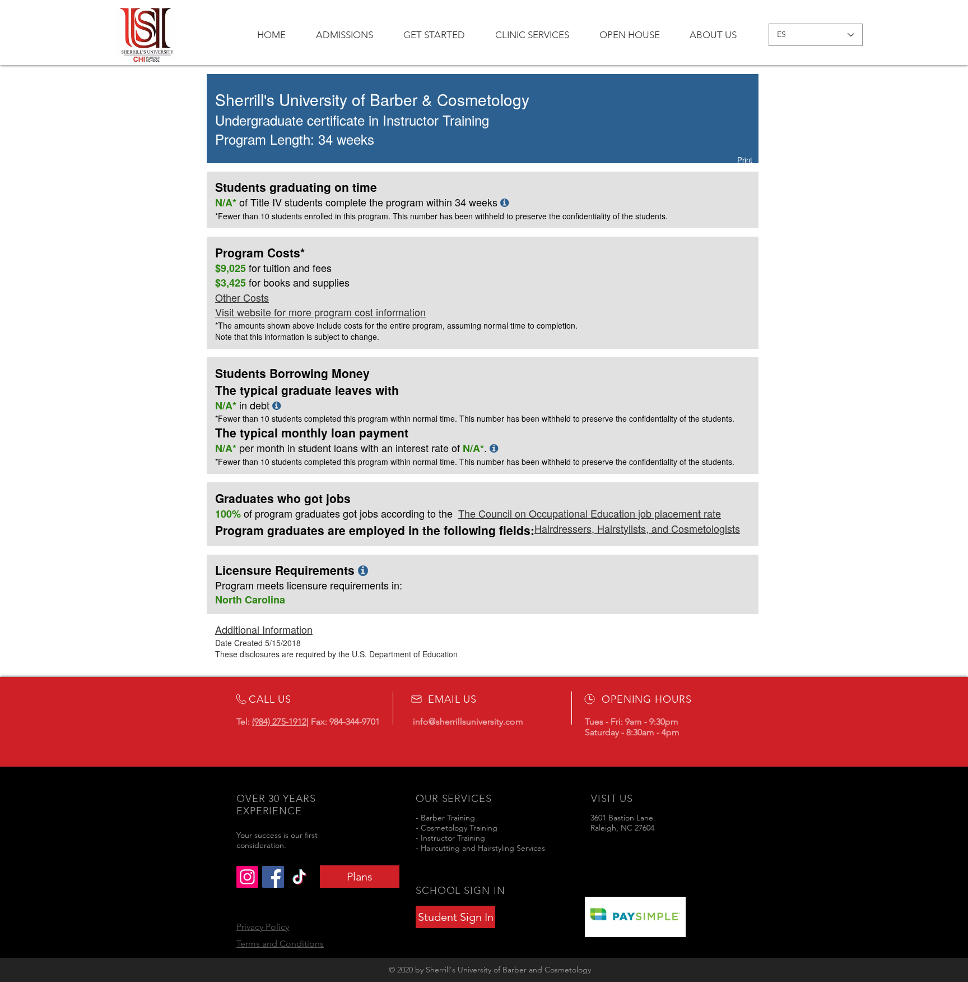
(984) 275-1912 (279, 721)
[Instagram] (247, 877)
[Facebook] (273, 877)
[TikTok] (299, 877)
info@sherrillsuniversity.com (468, 721)
